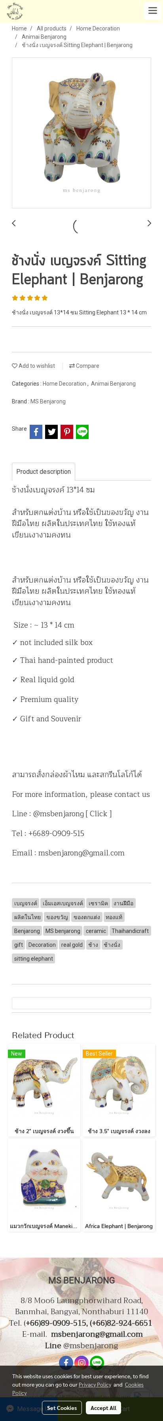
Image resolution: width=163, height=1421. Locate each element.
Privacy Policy (95, 1384)
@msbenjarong (90, 1345)
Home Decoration (65, 383)
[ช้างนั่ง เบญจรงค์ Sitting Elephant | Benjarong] (81, 133)
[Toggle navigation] (152, 11)
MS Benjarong (48, 401)
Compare (87, 366)
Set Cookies (62, 1407)
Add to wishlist (36, 366)
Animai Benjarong (113, 383)
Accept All (103, 1407)
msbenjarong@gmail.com (97, 1334)
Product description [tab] (43, 471)
